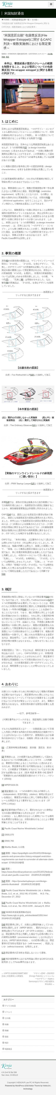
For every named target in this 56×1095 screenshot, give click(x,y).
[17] (50, 600)
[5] (49, 197)
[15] (3, 574)
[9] (7, 282)
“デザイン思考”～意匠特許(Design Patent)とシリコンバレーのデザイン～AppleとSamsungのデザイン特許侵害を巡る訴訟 (41, 978)
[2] (25, 147)
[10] (32, 375)
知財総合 (8, 1049)
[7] (7, 279)
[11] (34, 425)
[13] (7, 502)
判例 (3, 57)
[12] (32, 483)
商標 (7, 1031)
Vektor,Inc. (47, 1086)
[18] (24, 609)
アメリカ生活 (10, 1006)
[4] (38, 191)
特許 (7, 1043)
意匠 (7, 57)
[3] (13, 160)
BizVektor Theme (33, 1086)
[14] (9, 514)
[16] (47, 597)
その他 (49, 54)
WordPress (19, 1086)
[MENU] (51, 4)
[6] (7, 260)
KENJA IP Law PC (24, 1083)
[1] (40, 138)
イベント (8, 1012)
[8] (22, 279)
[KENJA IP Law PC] (7, 5)
